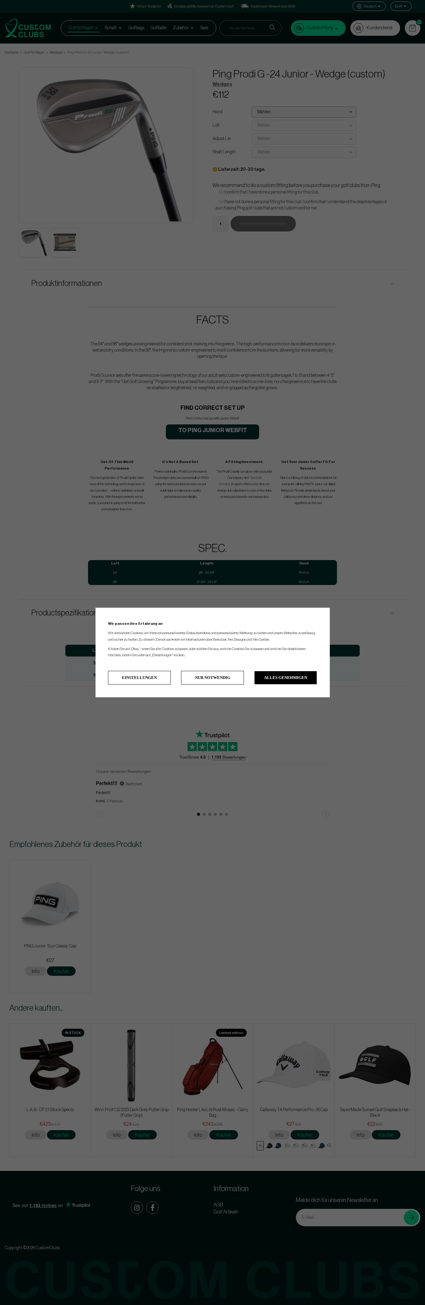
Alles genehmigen (285, 677)
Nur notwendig (212, 677)
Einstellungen (139, 677)
